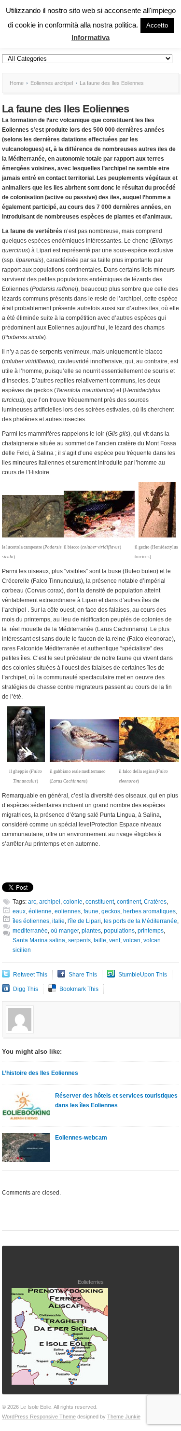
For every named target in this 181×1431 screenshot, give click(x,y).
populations (119, 930)
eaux (19, 911)
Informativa (90, 37)
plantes (91, 930)
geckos (110, 911)
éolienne (40, 911)
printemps (151, 930)
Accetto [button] (157, 25)
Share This (83, 974)
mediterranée (30, 930)
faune (91, 911)
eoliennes (68, 911)
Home (17, 83)
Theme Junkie (123, 1416)
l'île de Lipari (84, 921)
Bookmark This (78, 989)
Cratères (155, 901)
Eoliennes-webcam (81, 1137)
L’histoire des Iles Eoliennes (40, 1073)
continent (129, 901)
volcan (131, 940)
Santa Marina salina (39, 940)
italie (58, 921)
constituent (99, 901)
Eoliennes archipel (51, 83)
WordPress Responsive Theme (39, 1416)
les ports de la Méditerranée (140, 921)
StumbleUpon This (142, 974)
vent (114, 940)
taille (100, 940)
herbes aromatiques (149, 911)
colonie (73, 901)
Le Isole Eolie (35, 1407)
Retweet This (30, 974)
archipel (49, 901)
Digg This (25, 989)
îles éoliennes (31, 921)
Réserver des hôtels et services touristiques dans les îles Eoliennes (116, 1100)
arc (32, 901)
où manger (65, 930)
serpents (79, 940)
